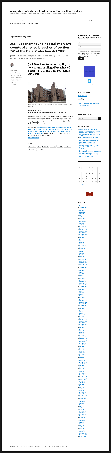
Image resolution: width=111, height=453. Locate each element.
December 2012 (83, 395)
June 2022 (81, 223)
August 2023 (82, 212)
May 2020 (81, 254)
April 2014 (81, 370)
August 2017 (82, 307)
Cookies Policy (47, 446)
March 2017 (82, 314)
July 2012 (81, 403)
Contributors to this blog (17, 23)
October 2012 (82, 398)
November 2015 (83, 340)
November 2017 (83, 302)
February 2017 (82, 316)
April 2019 (81, 275)
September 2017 (83, 305)
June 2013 (81, 386)
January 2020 (82, 261)
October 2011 (82, 417)
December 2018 (83, 281)
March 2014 (82, 371)
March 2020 (82, 258)
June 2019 (81, 272)
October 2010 (82, 436)
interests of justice (14, 79)
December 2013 (83, 376)
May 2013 (81, 387)
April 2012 (81, 408)
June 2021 (81, 239)
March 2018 (82, 296)
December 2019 (83, 262)
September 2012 (83, 400)
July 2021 (81, 237)
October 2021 (82, 232)
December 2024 (83, 206)
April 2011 (81, 427)
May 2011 (81, 425)
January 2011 (82, 431)
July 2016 (81, 327)
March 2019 (82, 277)
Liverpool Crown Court (15, 75)
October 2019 (82, 266)
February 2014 (82, 373)
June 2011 (81, 423)
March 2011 (82, 428)
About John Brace (32, 23)
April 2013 (81, 389)
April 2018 (81, 294)
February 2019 (82, 278)
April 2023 (81, 217)
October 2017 (82, 303)
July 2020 (81, 251)
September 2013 (83, 381)
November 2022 (83, 220)
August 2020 (82, 250)
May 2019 (81, 273)
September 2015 (83, 343)
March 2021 (82, 243)
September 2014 (83, 362)
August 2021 (82, 236)
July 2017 (81, 308)
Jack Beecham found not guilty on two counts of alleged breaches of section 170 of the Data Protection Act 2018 (41, 47)
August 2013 (82, 382)
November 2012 (83, 397)
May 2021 (81, 240)
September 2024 (83, 207)
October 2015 (82, 341)
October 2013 (82, 379)
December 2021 (83, 229)
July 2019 (81, 270)
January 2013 (82, 393)
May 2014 (81, 368)
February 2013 (82, 392)
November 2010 (83, 434)
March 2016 (82, 333)
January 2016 (82, 337)
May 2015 (81, 349)
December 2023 (83, 210)
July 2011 (81, 422)
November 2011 (83, 416)
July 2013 (81, 384)
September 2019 (83, 267)
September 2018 (83, 286)
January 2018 (82, 299)
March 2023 (82, 218)
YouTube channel (50, 20)
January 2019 (82, 280)
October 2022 (82, 221)
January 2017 (82, 318)
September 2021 (83, 234)
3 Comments (13, 84)
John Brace (13, 68)
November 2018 (83, 283)
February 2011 (82, 430)
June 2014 (81, 367)
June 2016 (81, 329)
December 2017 (83, 300)
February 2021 (82, 245)
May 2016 (81, 330)
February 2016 (82, 335)
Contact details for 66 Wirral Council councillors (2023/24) (74, 20)
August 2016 (82, 326)
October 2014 (82, 360)
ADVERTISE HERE (82, 95)
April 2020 (81, 256)
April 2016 (81, 332)
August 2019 (82, 269)
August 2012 (82, 401)
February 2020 (82, 259)
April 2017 (81, 313)
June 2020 (81, 253)
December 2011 (83, 414)
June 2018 (81, 291)
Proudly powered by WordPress (59, 446)
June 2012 (81, 404)
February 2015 (82, 354)
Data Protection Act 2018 (16, 77)
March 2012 (82, 409)
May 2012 (81, 406)
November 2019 (83, 264)
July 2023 (81, 213)
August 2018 (82, 288)
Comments (39, 20)
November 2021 (83, 231)
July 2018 (81, 289)
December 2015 (83, 338)
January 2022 (82, 228)
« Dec (82, 184)
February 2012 (82, 411)
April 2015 (81, 351)
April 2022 (81, 224)
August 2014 (82, 363)
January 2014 (82, 374)
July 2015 (81, 346)
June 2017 (81, 310)
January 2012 (82, 412)
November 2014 (83, 359)
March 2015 (82, 352)
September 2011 (83, 419)
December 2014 (83, 357)
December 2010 (83, 433)
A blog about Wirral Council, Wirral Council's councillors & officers (46, 11)
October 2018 (82, 284)
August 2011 (82, 420)
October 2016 (82, 322)
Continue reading (33, 137)
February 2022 (82, 226)
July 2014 (81, 365)
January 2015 (82, 356)
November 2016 (83, 321)
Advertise (13, 20)
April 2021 (81, 242)
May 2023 (81, 215)
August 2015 (82, 344)
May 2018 (81, 292)
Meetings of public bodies (26, 20)
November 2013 (83, 378)
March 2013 (82, 390)
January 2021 (82, 247)
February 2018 (82, 297)
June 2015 (81, 348)
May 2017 (81, 311)
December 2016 (83, 319)
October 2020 (82, 248)
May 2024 (81, 209)
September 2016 (83, 324)
